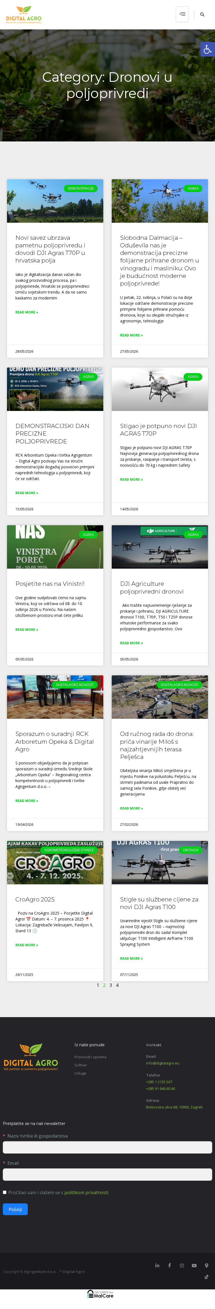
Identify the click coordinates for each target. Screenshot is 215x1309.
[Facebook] (169, 1265)
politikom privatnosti (86, 1192)
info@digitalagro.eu (162, 1063)
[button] (207, 49)
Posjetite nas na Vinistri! (50, 583)
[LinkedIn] (157, 1265)
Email (13, 1163)
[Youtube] (194, 1265)
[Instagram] (182, 1265)
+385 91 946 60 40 (160, 1088)
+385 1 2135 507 (159, 1081)
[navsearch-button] (199, 14)
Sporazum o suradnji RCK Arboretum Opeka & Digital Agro (54, 741)
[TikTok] (206, 1277)
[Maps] (206, 1265)
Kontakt (154, 1044)
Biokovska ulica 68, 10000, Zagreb (174, 1107)
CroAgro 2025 (35, 899)
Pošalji (15, 1209)
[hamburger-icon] (182, 14)
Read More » (26, 312)
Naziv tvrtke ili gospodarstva (37, 1136)
